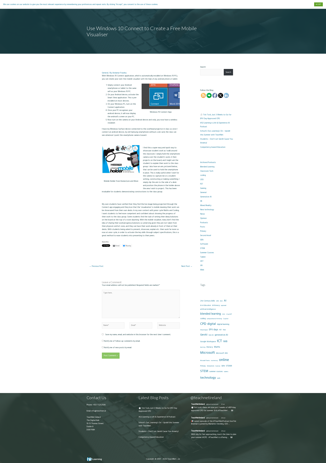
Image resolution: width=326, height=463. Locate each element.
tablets (226, 372)
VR (201, 265)
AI (225, 301)
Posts (202, 226)
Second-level (205, 235)
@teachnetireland (212, 404)
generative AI (221, 334)
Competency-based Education (212, 147)
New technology (207, 209)
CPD (202, 179)
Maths (217, 346)
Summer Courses (207, 252)
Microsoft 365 (222, 353)
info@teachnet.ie (98, 411)
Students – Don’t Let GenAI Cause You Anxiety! (159, 431)
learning (202, 347)
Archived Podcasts (208, 162)
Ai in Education (205, 305)
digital (211, 324)
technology (208, 377)
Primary (203, 231)
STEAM (229, 365)
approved (223, 305)
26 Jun (223, 418)
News (202, 214)
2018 (217, 301)
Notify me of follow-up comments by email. (122, 341)
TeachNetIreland (198, 404)
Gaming (203, 188)
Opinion (203, 218)
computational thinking (214, 319)
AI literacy (216, 305)
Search (203, 67)
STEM (202, 248)
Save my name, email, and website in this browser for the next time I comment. (138, 334)
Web (202, 269)
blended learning (210, 314)
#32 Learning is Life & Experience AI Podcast (157, 417)
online (224, 359)
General (105, 73)
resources (210, 366)
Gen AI (211, 335)
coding (203, 175)
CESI (223, 314)
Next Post (186, 266)
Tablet (203, 257)
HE (201, 201)
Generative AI (206, 196)
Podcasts (204, 222)
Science (217, 366)
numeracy (214, 360)
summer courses (216, 371)
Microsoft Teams (205, 360)
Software (204, 244)
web (218, 378)
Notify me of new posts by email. (118, 347)
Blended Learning (207, 166)
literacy (210, 347)
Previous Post (96, 266)
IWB (225, 341)
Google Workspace (208, 341)
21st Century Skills (207, 301)
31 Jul (223, 404)
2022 (221, 301)
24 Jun (223, 431)
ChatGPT (229, 314)
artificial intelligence (208, 309)
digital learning (223, 324)
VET (201, 261)
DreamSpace (204, 330)
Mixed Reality (205, 205)
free (224, 330)
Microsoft (207, 352)
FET (201, 184)
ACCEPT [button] (318, 4)
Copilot (225, 319)
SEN (201, 239)
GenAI (203, 335)
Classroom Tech (206, 171)
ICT (219, 341)
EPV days (213, 329)
